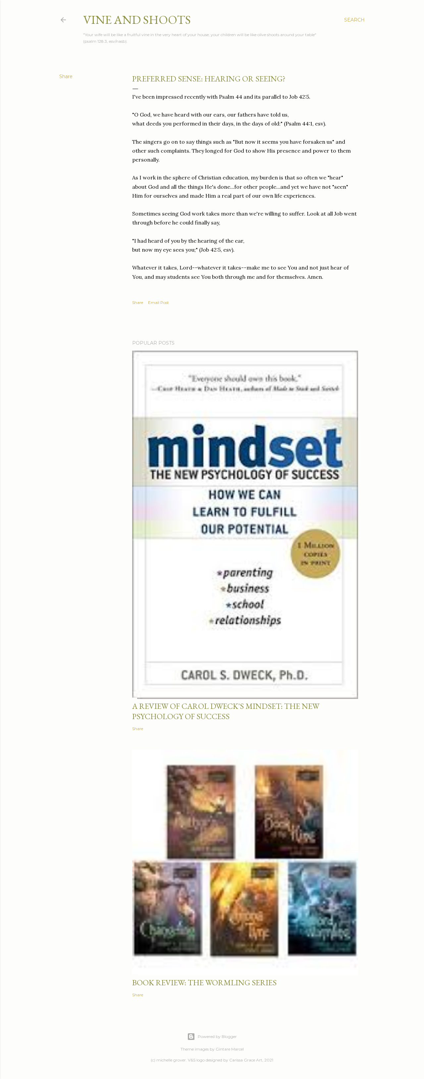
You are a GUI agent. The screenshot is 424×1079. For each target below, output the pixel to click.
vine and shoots (137, 19)
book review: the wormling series (204, 982)
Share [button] (66, 76)
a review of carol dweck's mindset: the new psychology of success (225, 711)
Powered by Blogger (217, 1036)
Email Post (158, 302)
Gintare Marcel (230, 1049)
